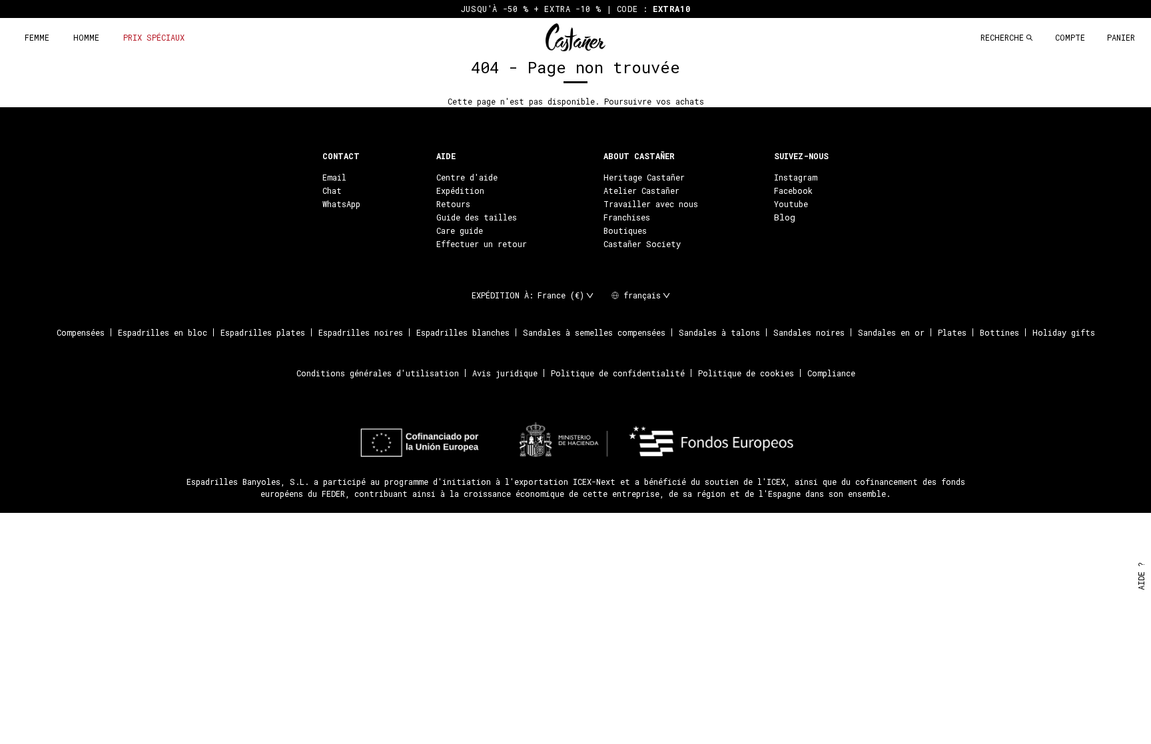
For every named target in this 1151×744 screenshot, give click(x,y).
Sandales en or (891, 332)
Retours (453, 203)
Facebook (793, 190)
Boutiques (625, 230)
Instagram (795, 177)
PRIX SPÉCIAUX (154, 37)
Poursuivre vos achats (654, 101)
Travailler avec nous (650, 203)
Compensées (81, 332)
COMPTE (1070, 37)
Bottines (999, 332)
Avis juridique (505, 373)
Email (334, 177)
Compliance (831, 373)
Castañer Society (642, 243)
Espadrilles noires (360, 332)
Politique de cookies (746, 373)
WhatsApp (341, 203)
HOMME (86, 37)
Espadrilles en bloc (162, 332)
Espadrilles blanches (463, 332)
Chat (332, 190)
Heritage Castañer (644, 177)
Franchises (626, 217)
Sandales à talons (719, 332)
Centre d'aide (467, 177)
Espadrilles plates (262, 332)
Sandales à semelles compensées (594, 332)
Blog (784, 217)
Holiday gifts (1063, 332)
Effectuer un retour (481, 243)
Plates (952, 332)
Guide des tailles (476, 217)
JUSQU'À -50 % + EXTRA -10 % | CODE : (575, 8)
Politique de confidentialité (618, 373)
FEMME (37, 37)
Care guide (459, 230)
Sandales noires (809, 332)
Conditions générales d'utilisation (377, 373)
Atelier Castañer (641, 190)
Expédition (460, 190)
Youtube (791, 203)
